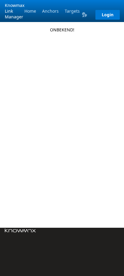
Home (30, 11)
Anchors (50, 11)
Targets (72, 11)
